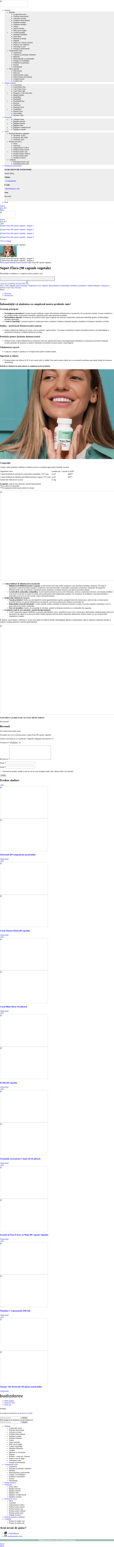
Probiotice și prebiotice (21, 63)
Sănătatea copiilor (19, 22)
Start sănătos (17, 113)
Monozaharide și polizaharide (23, 59)
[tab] (7, 293)
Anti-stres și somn (19, 18)
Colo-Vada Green (19, 89)
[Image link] (11, 1397)
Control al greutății (15, 1446)
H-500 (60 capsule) (8, 1083)
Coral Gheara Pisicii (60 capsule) (15, 931)
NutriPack (16, 105)
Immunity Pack (18, 107)
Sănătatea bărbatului (16, 1448)
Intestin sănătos (18, 95)
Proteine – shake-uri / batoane (19, 1456)
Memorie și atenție (19, 38)
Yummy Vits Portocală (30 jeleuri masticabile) (21, 1387)
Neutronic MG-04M (20, 137)
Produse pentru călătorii (21, 154)
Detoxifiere (17, 36)
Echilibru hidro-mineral (21, 20)
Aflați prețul (27, 279)
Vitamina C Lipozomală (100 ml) (15, 1311)
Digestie (16, 41)
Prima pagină (5, 262)
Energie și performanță (21, 49)
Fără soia (16, 73)
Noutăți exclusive (19, 158)
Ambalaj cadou (18, 119)
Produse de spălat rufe (16, 1523)
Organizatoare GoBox (21, 148)
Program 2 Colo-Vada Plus (22, 93)
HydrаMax (17, 97)
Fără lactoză (17, 71)
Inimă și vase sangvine (21, 45)
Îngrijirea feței (18, 125)
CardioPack (17, 109)
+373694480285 (10, 181)
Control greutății (19, 32)
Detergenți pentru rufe (21, 164)
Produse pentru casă (20, 152)
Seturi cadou (13, 1487)
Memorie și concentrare (17, 1452)
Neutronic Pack (18, 139)
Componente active (15, 51)
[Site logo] (14, 6)
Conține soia (17, 81)
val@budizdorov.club (12, 189)
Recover (16, 103)
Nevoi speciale (14, 69)
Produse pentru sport (20, 156)
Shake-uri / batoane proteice (23, 43)
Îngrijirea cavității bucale (22, 127)
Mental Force (18, 111)
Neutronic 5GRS (19, 135)
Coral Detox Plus (19, 87)
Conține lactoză (18, 79)
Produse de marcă (15, 142)
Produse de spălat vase (17, 1521)
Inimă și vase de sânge (17, 1458)
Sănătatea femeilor (19, 24)
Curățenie (12, 160)
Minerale (16, 57)
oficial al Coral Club (26, 1413)
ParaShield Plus (18, 101)
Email (2, 767)
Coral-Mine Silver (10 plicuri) (13, 1006)
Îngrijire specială (19, 121)
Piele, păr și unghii (19, 30)
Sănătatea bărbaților (20, 34)
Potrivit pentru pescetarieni (22, 77)
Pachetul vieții (18, 115)
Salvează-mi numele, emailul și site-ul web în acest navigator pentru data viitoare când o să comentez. (38, 771)
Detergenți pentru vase (21, 162)
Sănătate (12, 12)
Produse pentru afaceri (21, 150)
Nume (3, 763)
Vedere (15, 26)
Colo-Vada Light (19, 91)
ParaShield (17, 99)
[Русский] (3, 208)
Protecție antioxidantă (20, 16)
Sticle (15, 144)
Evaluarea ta (5, 742)
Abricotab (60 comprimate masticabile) (18, 854)
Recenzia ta (4, 759)
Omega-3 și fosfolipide (21, 61)
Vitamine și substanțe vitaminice (24, 55)
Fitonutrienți (17, 67)
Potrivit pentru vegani (20, 75)
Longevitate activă (19, 14)
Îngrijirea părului (19, 123)
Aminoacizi (17, 53)
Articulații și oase (19, 47)
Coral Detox (17, 85)
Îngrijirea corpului (19, 129)
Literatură (16, 146)
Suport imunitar (18, 28)
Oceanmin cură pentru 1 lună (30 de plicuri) (20, 1159)
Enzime (16, 65)
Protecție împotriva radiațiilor (19, 133)
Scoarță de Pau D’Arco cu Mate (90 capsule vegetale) (24, 1235)
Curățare (12, 1450)
